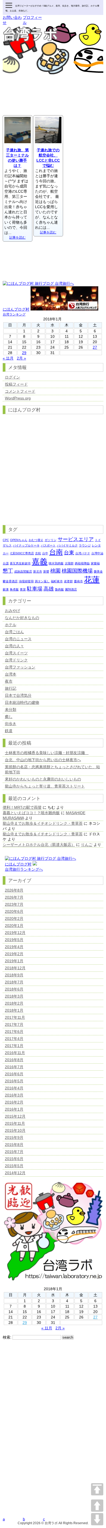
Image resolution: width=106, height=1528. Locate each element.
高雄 (48, 589)
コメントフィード (20, 391)
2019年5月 (14, 940)
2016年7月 (14, 1067)
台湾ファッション (20, 667)
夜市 (9, 681)
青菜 (23, 589)
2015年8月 (14, 1144)
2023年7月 (14, 904)
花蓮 (92, 579)
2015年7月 (14, 1151)
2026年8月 (14, 890)
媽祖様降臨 (82, 563)
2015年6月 (14, 1159)
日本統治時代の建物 (22, 702)
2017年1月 (14, 1045)
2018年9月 (14, 975)
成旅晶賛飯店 (23, 571)
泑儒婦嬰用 (26, 581)
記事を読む (17, 237)
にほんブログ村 (16, 309)
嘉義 (40, 561)
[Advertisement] (53, 100)
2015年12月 (15, 1116)
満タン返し (42, 581)
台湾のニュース (18, 639)
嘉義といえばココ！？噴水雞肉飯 (31, 813)
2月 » (21, 358)
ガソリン (51, 540)
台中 (45, 553)
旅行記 (10, 688)
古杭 (38, 553)
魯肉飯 (59, 589)
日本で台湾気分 (18, 695)
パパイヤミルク (67, 545)
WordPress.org (18, 398)
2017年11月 (15, 1017)
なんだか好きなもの (22, 617)
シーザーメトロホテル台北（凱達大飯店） (39, 844)
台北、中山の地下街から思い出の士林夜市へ (43, 760)
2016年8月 (14, 1060)
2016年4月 (14, 1088)
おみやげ (12, 610)
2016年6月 (14, 1074)
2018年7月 (14, 982)
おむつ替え (36, 540)
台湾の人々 (14, 646)
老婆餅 (68, 581)
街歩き (10, 723)
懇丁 (8, 571)
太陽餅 (69, 563)
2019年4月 (14, 947)
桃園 (55, 571)
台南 (56, 552)
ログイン (12, 377)
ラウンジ (85, 545)
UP (97, 1505)
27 (95, 347)
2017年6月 (14, 1031)
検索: (7, 1337)
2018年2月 (14, 1003)
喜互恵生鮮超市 (20, 563)
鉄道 (9, 731)
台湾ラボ (30, 34)
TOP (97, 1489)
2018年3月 (14, 996)
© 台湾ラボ (49, 1523)
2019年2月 (14, 954)
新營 (46, 571)
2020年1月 (14, 925)
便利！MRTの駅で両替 (22, 807)
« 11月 (8, 358)
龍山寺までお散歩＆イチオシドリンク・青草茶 (43, 823)
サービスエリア (76, 539)
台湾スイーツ (16, 653)
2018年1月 (14, 1010)
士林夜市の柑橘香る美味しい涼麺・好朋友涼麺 (47, 753)
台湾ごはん (14, 632)
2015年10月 (15, 1130)
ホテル (10, 625)
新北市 (37, 571)
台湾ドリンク (16, 660)
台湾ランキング (14, 314)
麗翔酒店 (71, 589)
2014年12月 (15, 1173)
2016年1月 (14, 1109)
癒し (9, 716)
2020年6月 (14, 911)
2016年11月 (15, 1053)
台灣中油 (97, 553)
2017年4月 (14, 1038)
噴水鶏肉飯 (56, 563)
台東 (69, 552)
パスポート (48, 545)
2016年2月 (14, 1102)
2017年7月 (14, 1024)
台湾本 (10, 674)
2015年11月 (15, 1123)
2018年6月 (14, 989)
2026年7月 (14, 897)
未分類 (10, 709)
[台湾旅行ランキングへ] (35, 864)
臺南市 (78, 581)
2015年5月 (14, 1166)
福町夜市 (57, 581)
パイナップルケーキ (26, 545)
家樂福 (95, 563)
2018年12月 (15, 968)
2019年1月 (14, 961)
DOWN (97, 1519)
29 (24, 353)
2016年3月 (14, 1095)
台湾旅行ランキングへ (24, 869)
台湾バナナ (82, 553)
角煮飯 (14, 589)
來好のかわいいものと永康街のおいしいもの (43, 779)
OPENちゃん (18, 540)
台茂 (6, 563)
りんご (86, 844)
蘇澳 (6, 589)
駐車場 (34, 589)
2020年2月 (14, 918)
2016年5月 (14, 1081)
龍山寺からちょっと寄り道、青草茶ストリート (45, 786)
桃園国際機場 (77, 571)
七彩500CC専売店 (22, 553)
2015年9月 (14, 1137)
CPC (6, 540)
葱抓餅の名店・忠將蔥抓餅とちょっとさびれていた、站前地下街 (52, 769)
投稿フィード (16, 384)
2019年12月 (15, 932)
